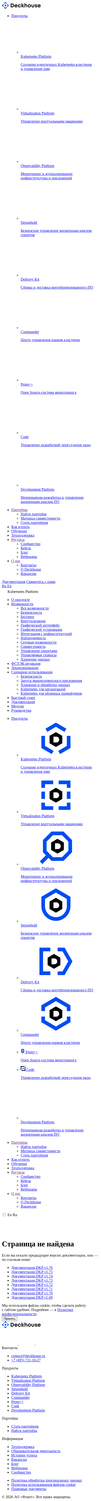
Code (15, 1406)
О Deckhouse (31, 569)
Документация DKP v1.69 (32, 1297)
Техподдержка (22, 535)
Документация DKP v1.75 (32, 1272)
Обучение (19, 531)
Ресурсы (18, 540)
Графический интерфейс (40, 625)
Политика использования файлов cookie (43, 1485)
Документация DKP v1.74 (32, 1276)
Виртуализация (33, 621)
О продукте (20, 600)
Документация (13, 582)
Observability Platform (28, 1385)
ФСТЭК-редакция (25, 664)
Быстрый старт (23, 698)
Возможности (22, 604)
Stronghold (19, 1389)
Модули (17, 706)
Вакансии (28, 574)
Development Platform (28, 1410)
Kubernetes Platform (26, 1376)
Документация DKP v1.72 (32, 1285)
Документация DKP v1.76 (32, 1268)
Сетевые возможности (39, 642)
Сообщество (30, 544)
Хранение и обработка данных (45, 685)
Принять (10, 1318)
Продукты (19, 16)
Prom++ (17, 1402)
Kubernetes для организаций (43, 689)
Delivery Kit (20, 1393)
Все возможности (35, 608)
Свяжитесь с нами (40, 582)
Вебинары (29, 557)
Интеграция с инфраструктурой (46, 634)
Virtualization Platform (28, 1380)
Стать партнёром (34, 523)
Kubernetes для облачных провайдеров (51, 693)
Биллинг (28, 617)
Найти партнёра (34, 514)
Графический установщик (41, 629)
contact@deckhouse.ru (28, 1356)
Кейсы (26, 548)
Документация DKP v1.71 (32, 1289)
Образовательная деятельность (35, 1451)
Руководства (21, 710)
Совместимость (33, 647)
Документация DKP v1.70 (32, 1293)
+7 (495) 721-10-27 (26, 1360)
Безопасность (31, 612)
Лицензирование (25, 668)
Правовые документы (28, 1489)
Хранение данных (35, 659)
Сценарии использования (31, 672)
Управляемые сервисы (39, 655)
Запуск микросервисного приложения (51, 681)
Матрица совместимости (40, 518)
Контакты (28, 565)
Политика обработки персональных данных (46, 1480)
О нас (15, 561)
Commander (20, 1397)
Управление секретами (39, 651)
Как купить (20, 527)
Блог (24, 552)
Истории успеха (24, 1455)
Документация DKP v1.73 (32, 1280)
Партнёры (19, 510)
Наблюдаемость (33, 638)
